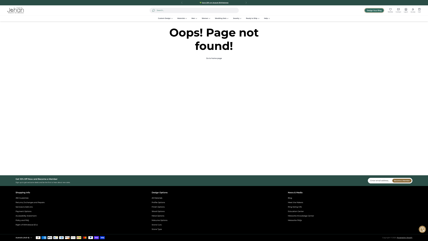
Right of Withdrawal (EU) (27, 225)
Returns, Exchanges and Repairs (30, 202)
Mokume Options (159, 220)
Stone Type (157, 229)
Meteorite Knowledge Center (301, 216)
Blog (290, 198)
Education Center (296, 211)
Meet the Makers (295, 202)
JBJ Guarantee (22, 198)
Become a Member (402, 181)
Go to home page (214, 58)
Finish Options (158, 207)
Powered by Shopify (404, 238)
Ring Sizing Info (295, 207)
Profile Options (158, 202)
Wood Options (158, 211)
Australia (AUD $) (22, 238)
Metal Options (158, 216)
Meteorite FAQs (295, 220)
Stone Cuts (157, 225)
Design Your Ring (374, 10)
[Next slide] (246, 2)
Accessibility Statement (26, 216)
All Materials (157, 198)
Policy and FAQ (22, 220)
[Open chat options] (422, 229)
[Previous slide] (182, 2)
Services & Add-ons (24, 207)
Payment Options (23, 211)
